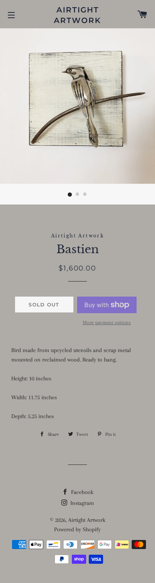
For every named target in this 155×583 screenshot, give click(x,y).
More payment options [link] (107, 322)
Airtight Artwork (77, 15)
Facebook (81, 492)
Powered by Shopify (77, 529)
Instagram (81, 503)
